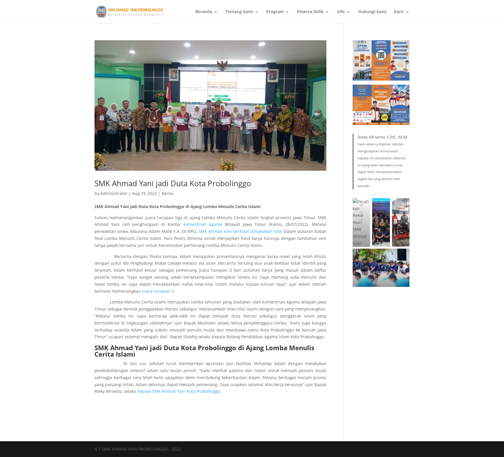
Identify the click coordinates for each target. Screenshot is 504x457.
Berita (167, 193)
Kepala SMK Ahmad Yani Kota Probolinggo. (179, 391)
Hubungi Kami (372, 12)
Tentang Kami (239, 12)
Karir (399, 12)
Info (341, 12)
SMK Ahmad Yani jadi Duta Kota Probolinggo (172, 183)
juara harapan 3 (158, 291)
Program (275, 12)
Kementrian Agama (203, 224)
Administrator (113, 193)
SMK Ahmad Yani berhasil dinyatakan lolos (240, 231)
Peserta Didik (310, 12)
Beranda (203, 12)
